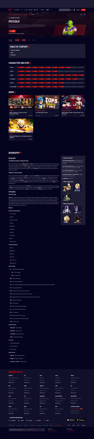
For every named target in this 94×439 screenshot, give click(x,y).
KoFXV (10, 406)
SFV (40, 406)
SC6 (25, 396)
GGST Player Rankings (12, 398)
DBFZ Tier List (57, 390)
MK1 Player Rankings (12, 388)
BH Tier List (73, 390)
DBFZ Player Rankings (59, 388)
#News (11, 110)
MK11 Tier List (57, 411)
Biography (13, 54)
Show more (11, 382)
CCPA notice (32, 425)
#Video (43, 110)
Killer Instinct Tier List (59, 400)
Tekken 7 (42, 385)
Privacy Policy (19, 425)
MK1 (9, 385)
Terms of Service (12, 425)
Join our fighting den (16, 417)
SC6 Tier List (26, 400)
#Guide (63, 110)
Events (69, 425)
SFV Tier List (42, 411)
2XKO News (42, 380)
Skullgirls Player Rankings (44, 398)
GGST (10, 396)
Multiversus (74, 396)
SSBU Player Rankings (28, 388)
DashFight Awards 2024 (75, 408)
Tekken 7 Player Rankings (44, 388)
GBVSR (42, 9)
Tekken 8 (11, 375)
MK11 (56, 406)
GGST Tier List (11, 400)
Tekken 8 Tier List (12, 380)
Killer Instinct (58, 396)
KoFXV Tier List (11, 411)
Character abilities (15, 50)
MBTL (25, 406)
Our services (39, 425)
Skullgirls (42, 396)
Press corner (45, 425)
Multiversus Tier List (74, 400)
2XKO (31, 9)
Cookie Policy (26, 425)
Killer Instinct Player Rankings (60, 398)
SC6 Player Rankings (27, 398)
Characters (83, 425)
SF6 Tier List (26, 380)
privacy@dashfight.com (71, 430)
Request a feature (58, 425)
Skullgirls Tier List (43, 400)
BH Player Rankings (74, 388)
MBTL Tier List (26, 411)
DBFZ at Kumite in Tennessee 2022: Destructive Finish (19, 95)
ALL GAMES (16, 9)
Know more (25, 27)
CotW (37, 9)
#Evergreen (38, 110)
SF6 (26, 9)
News (12, 52)
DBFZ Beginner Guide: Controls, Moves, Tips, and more (72, 95)
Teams (78, 425)
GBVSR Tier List (73, 380)
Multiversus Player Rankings (76, 398)
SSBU (25, 385)
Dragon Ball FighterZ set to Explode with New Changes (19, 119)
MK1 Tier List (11, 390)
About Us (51, 425)
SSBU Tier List (26, 390)
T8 (22, 9)
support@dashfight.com (52, 430)
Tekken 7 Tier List (43, 390)
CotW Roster (57, 380)
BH (71, 385)
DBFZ (48, 9)
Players (73, 425)
